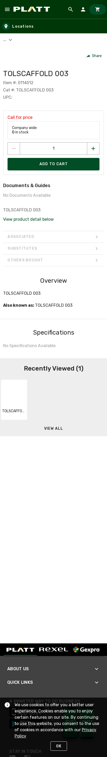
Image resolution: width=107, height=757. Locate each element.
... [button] (5, 39)
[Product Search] (70, 9)
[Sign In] (83, 9)
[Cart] (97, 9)
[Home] (33, 9)
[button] (94, 56)
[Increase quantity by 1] (93, 149)
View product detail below (28, 219)
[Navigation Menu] (7, 9)
